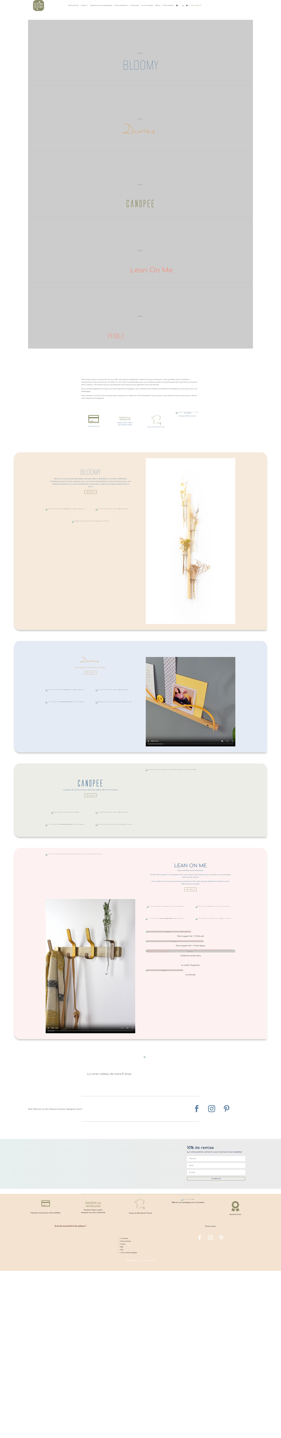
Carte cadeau (168, 5)
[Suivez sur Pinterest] (227, 1109)
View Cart (190, 930)
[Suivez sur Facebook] (197, 1109)
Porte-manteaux (121, 5)
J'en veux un (90, 492)
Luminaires (134, 5)
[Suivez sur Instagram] (212, 1109)
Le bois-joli (191, 975)
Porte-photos (73, 5)
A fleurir (84, 5)
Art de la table (147, 5)
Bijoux (157, 5)
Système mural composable (101, 5)
